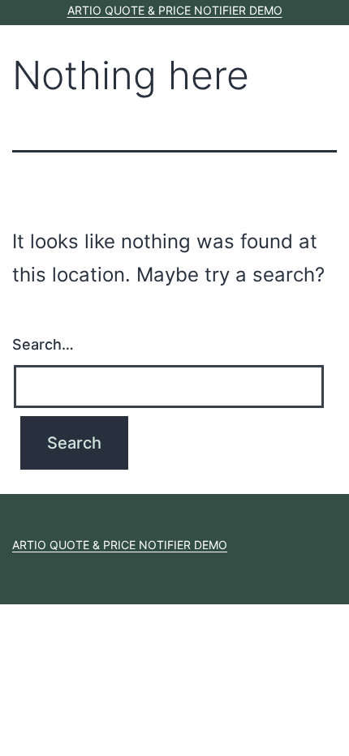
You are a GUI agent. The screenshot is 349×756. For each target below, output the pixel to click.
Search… (43, 344)
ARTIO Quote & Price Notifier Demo (174, 10)
